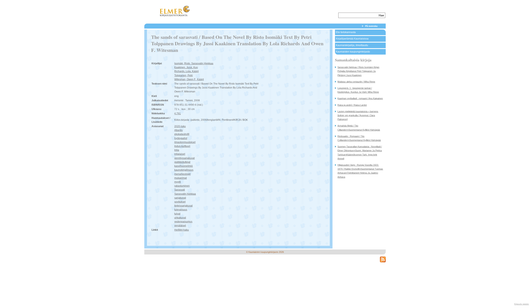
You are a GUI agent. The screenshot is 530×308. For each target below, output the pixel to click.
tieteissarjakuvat (183, 205)
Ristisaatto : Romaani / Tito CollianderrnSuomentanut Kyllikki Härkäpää (359, 138)
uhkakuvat (180, 217)
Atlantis (178, 130)
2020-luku (180, 126)
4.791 (177, 113)
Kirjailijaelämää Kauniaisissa (352, 38)
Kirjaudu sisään (521, 304)
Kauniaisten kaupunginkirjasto (353, 51)
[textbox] (358, 15)
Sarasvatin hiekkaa (185, 193)
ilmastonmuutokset (184, 142)
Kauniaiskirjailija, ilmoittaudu (352, 45)
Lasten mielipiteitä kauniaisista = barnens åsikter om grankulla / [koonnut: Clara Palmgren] (357, 115)
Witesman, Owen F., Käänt (189, 79)
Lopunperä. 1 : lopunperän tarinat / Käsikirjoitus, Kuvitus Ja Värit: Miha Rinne (358, 90)
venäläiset (180, 225)
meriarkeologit (182, 174)
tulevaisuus (180, 209)
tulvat (177, 213)
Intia (176, 150)
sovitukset (180, 201)
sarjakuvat (180, 197)
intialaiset (179, 154)
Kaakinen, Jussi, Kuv (186, 67)
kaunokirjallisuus (183, 169)
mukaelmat (180, 178)
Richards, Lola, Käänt (186, 71)
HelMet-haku (181, 229)
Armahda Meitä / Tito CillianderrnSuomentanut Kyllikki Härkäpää (358, 127)
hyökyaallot (180, 138)
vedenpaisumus (183, 221)
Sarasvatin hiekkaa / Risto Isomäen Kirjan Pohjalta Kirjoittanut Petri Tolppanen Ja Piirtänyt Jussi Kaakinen (358, 71)
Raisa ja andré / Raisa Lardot (352, 105)
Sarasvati (179, 189)
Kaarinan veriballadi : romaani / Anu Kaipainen (360, 98)
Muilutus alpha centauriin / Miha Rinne (356, 81)
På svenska (371, 26)
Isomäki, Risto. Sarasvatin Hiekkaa (193, 63)
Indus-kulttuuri (182, 146)
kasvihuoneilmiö (183, 166)
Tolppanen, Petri (183, 75)
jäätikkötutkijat (182, 162)
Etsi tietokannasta (346, 32)
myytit (177, 181)
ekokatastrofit (181, 134)
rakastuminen (182, 185)
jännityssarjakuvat (184, 158)
